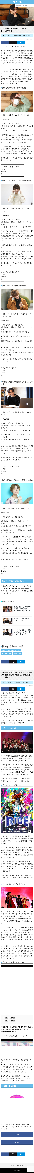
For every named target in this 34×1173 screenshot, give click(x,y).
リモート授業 (17, 653)
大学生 (4, 650)
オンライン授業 (6, 653)
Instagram (17, 1142)
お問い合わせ (20, 1165)
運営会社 (13, 1165)
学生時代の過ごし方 (14, 650)
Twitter (17, 1135)
